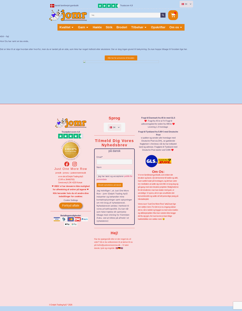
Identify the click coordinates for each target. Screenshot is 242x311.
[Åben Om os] (181, 27)
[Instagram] (74, 164)
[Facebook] (66, 164)
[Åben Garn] (87, 27)
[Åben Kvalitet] (72, 27)
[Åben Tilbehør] (145, 27)
